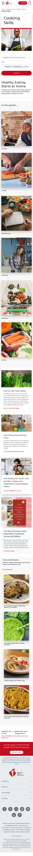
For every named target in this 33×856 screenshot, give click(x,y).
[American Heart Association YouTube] (28, 809)
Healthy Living (10, 9)
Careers (5, 823)
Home (3, 9)
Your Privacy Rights (17, 836)
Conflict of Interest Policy (16, 827)
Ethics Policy (5, 827)
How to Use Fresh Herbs (11, 408)
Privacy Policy (11, 823)
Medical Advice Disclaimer (23, 823)
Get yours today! (9, 551)
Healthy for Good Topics (14, 57)
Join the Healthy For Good (12, 491)
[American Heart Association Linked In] (14, 815)
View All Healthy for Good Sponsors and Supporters (14, 737)
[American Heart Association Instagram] (10, 809)
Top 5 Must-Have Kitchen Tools (14, 451)
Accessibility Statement (11, 825)
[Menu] (3, 2)
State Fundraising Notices (22, 832)
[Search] (29, 2)
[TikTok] (22, 809)
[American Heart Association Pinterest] (19, 815)
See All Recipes (7, 569)
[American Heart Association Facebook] (4, 809)
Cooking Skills (6, 11)
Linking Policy (27, 827)
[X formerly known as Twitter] (16, 809)
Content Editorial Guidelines (22, 829)
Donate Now (16, 752)
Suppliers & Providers (9, 832)
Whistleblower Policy (8, 829)
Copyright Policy (23, 825)
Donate (23, 3)
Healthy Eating (21, 9)
